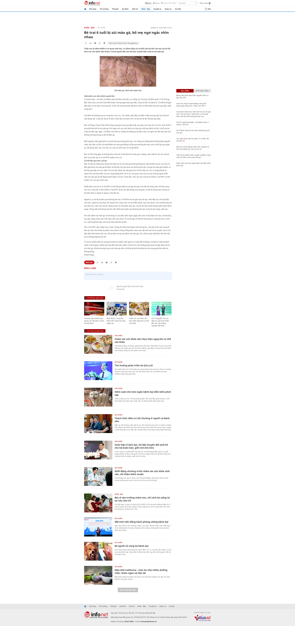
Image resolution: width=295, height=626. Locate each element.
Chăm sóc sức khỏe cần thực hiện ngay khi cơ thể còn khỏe (139, 320)
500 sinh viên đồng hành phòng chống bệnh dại (141, 521)
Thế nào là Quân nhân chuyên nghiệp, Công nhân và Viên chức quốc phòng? (193, 156)
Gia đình (125, 9)
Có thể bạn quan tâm (95, 298)
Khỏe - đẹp (145, 9)
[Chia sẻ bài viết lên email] (95, 43)
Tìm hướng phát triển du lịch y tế (134, 365)
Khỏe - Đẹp (89, 27)
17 (205, 106)
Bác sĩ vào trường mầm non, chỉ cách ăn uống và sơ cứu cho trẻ (142, 499)
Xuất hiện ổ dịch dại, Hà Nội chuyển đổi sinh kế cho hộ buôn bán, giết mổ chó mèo (141, 446)
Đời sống (92, 9)
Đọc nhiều (185, 91)
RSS (209, 9)
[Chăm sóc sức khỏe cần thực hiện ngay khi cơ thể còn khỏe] (139, 308)
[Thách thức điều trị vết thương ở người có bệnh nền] (98, 423)
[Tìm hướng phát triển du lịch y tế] (98, 370)
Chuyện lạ (157, 9)
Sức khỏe (101, 28)
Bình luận (89, 262)
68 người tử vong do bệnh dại (131, 545)
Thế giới (115, 9)
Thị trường (104, 9)
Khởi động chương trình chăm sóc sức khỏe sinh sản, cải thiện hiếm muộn (142, 473)
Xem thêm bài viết (128, 590)
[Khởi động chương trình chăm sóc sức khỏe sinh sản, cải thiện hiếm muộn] (98, 476)
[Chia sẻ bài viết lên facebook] (86, 43)
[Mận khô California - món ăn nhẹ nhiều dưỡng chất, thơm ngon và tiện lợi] (98, 575)
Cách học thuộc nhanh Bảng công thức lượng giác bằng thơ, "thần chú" (191, 104)
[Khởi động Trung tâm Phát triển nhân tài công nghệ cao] (117, 308)
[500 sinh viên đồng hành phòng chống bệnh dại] (98, 527)
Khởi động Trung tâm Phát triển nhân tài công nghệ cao (116, 320)
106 (183, 141)
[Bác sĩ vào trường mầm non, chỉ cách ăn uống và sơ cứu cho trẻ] (98, 502)
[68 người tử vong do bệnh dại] (98, 551)
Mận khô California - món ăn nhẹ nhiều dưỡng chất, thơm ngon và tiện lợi (141, 571)
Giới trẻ (135, 9)
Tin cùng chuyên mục (95, 331)
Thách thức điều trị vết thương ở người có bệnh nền (142, 420)
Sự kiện (178, 9)
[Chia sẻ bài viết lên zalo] (90, 43)
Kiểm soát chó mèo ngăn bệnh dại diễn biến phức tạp (143, 393)
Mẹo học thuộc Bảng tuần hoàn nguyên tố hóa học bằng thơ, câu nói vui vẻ (192, 148)
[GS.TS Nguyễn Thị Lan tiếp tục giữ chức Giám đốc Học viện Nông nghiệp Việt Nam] (161, 308)
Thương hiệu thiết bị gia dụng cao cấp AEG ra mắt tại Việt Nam (94, 320)
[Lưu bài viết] (104, 43)
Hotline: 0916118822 (170, 3)
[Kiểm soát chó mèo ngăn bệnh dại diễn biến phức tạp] (98, 397)
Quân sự (168, 9)
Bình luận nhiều (202, 91)
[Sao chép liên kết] (99, 43)
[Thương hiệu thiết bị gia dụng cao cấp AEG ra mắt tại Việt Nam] (94, 308)
